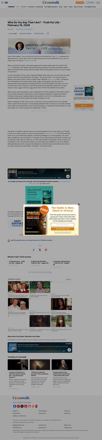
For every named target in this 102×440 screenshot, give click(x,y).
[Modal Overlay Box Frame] (51, 220)
